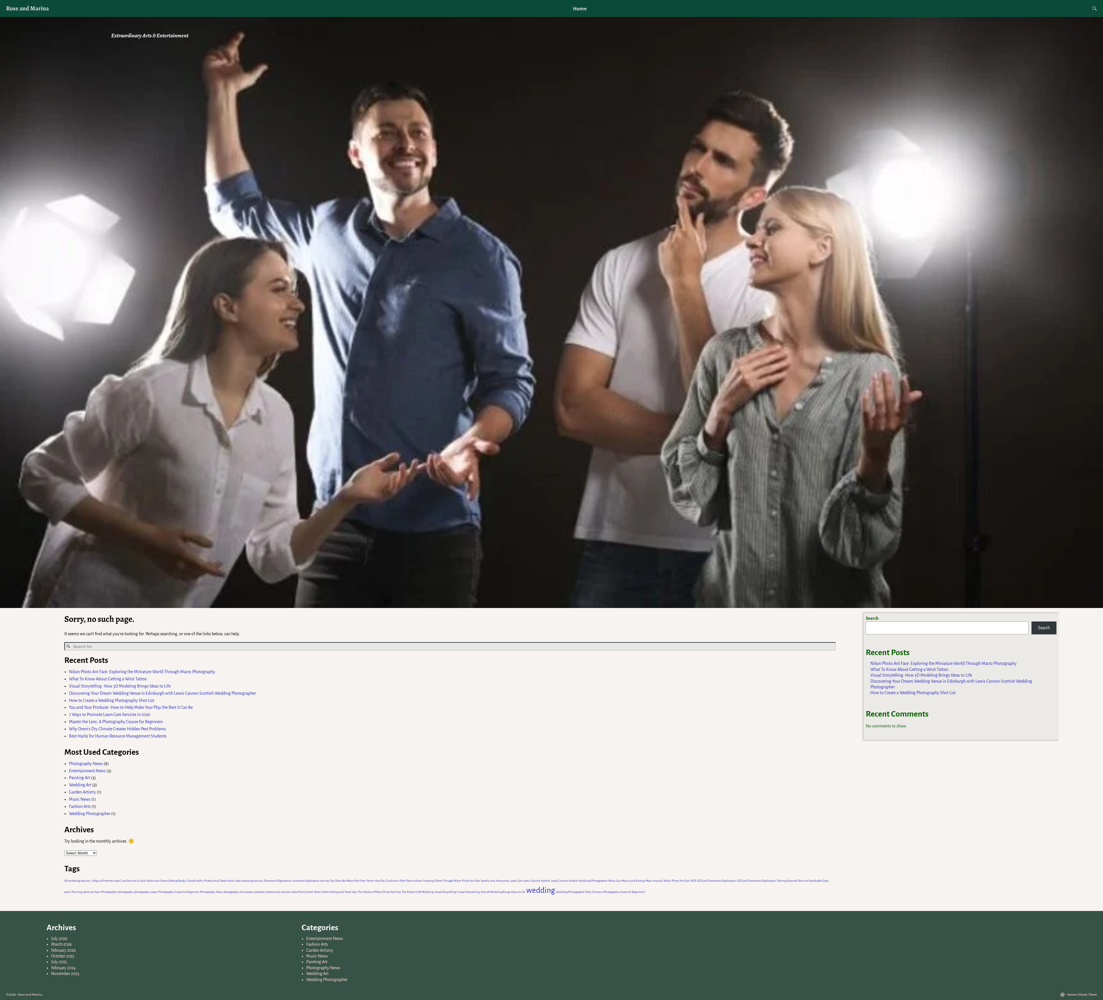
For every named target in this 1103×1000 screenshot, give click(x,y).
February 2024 (63, 968)
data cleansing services (249, 880)
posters (249, 891)
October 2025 (62, 956)
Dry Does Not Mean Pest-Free (347, 880)
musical (658, 880)
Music (648, 880)
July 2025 (59, 962)
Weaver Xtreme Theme (1082, 995)
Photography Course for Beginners (178, 891)
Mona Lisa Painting (633, 880)
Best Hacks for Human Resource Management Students (118, 736)
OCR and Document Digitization (716, 880)
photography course (145, 891)
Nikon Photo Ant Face (677, 880)
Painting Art (79, 777)
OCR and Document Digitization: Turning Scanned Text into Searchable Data (782, 880)
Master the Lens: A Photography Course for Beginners (116, 721)
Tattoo (317, 891)
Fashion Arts (80, 806)
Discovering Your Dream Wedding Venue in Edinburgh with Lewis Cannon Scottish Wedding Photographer (162, 693)
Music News (79, 799)
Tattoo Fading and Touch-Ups (339, 891)
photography (125, 891)
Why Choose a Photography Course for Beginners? (615, 891)
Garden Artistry (82, 792)
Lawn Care (516, 880)
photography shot (233, 891)
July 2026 (59, 938)
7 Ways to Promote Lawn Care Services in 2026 (110, 714)
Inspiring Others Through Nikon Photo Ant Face (451, 880)
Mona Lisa (614, 880)
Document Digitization (278, 880)
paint (67, 891)
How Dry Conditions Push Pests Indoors (398, 880)
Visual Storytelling (445, 891)
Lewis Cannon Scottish (536, 880)
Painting (77, 891)
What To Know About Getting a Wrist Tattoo (108, 679)
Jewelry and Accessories (495, 880)
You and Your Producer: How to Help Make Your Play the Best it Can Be (131, 707)
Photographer (109, 891)
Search (872, 618)
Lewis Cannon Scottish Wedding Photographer (579, 880)
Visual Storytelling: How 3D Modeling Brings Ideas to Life (120, 686)
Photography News (86, 763)
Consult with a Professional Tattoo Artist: (210, 880)
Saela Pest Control (302, 891)
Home (580, 8)
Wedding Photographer (89, 813)
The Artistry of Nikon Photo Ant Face (379, 891)
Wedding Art (80, 785)
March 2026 (61, 944)
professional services (278, 891)
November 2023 (65, 973)
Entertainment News (87, 771)
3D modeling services (77, 880)
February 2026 (63, 950)
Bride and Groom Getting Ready (166, 880)
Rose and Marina (27, 8)
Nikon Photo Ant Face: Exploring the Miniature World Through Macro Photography (142, 671)
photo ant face (91, 891)
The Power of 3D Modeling (417, 891)
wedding (540, 890)
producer (259, 891)
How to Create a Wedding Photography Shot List (111, 700)
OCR (693, 880)
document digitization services (310, 880)
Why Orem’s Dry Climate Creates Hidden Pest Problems (117, 729)
